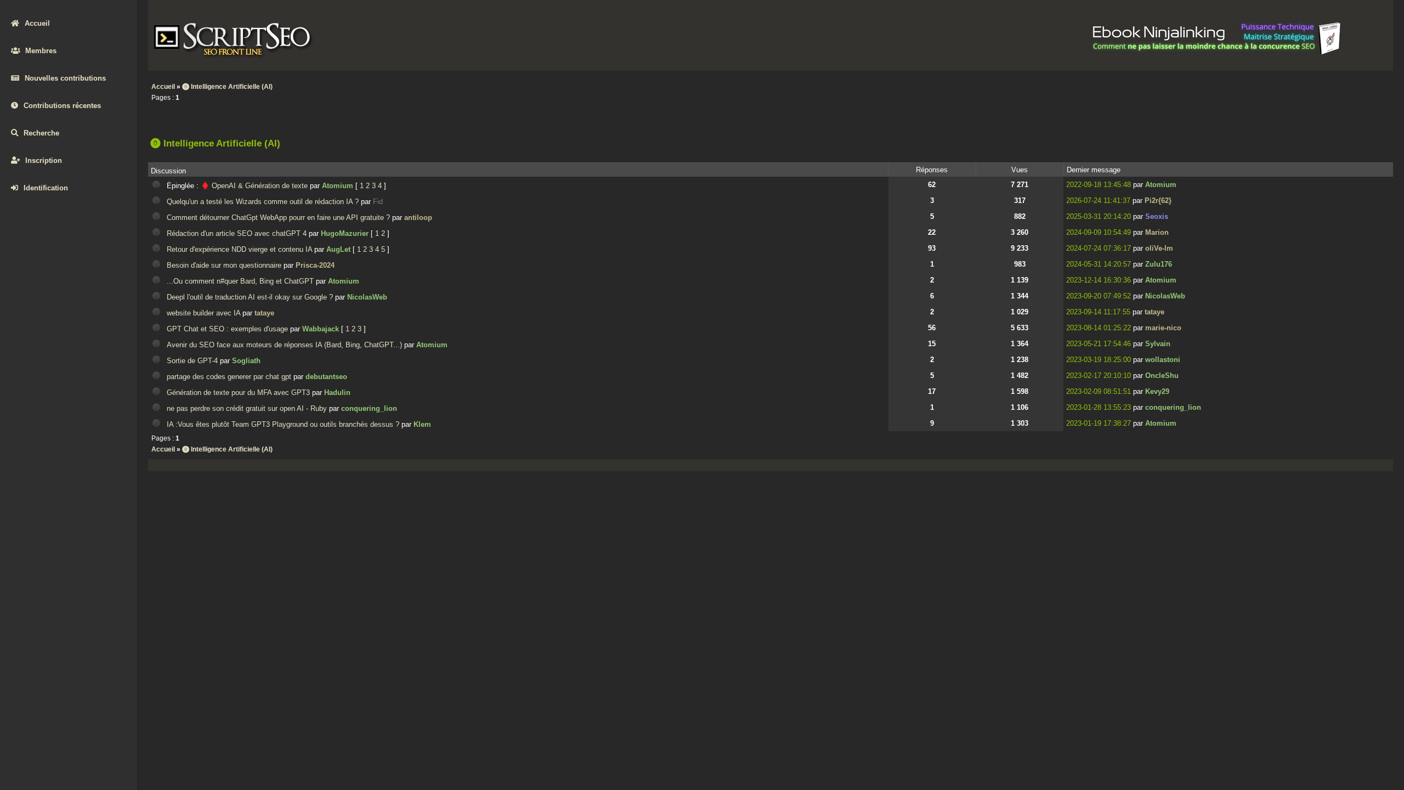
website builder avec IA (203, 313)
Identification (46, 188)
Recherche (41, 133)
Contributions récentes (62, 105)
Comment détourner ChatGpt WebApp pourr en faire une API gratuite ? (278, 217)
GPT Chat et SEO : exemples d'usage (227, 329)
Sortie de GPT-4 (192, 361)
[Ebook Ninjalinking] (1217, 52)
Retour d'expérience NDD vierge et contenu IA (239, 249)
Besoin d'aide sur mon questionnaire (224, 265)
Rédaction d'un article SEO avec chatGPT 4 (237, 233)
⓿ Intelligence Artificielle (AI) (227, 87)
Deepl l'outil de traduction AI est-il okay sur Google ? (250, 297)
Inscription (43, 160)
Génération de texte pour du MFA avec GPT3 (238, 392)
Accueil (37, 23)
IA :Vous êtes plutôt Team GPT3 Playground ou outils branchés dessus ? (283, 424)
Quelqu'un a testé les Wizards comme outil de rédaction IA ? (263, 202)
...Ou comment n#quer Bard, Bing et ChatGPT (240, 281)
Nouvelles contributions (65, 78)
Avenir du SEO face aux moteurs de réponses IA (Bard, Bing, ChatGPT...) (284, 345)
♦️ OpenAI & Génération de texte (254, 186)
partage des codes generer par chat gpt (229, 377)
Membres (40, 51)
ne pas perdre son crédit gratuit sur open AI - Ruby (247, 408)
